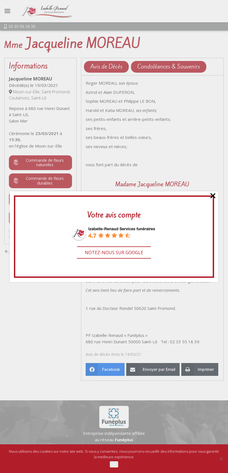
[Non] (221, 459)
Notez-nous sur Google (114, 252)
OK (114, 464)
